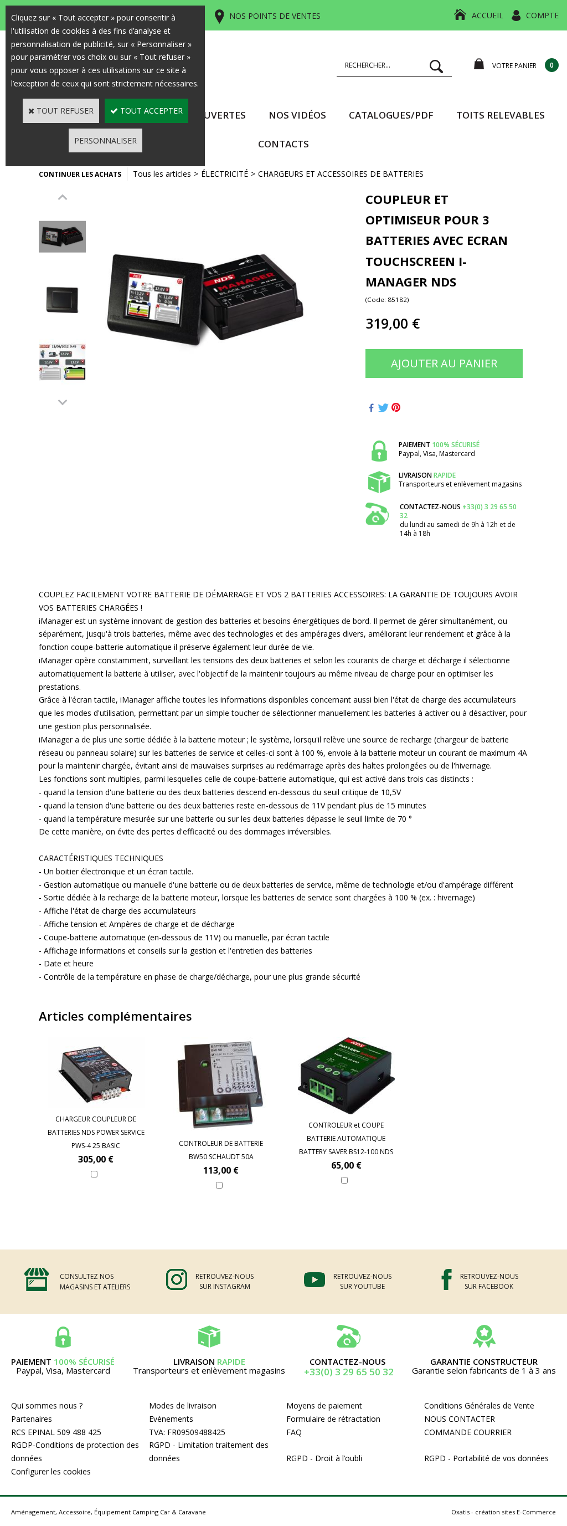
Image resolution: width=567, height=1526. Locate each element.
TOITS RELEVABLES (500, 115)
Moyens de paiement (324, 1405)
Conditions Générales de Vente (479, 1405)
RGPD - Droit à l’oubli (324, 1458)
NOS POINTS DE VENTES (275, 16)
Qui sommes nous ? (47, 1405)
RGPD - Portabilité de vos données (486, 1458)
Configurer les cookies (51, 1471)
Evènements (171, 1419)
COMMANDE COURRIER (468, 1432)
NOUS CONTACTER (459, 1419)
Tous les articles (162, 173)
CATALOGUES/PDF (391, 115)
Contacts (283, 143)
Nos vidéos (297, 115)
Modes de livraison (183, 1405)
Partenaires (31, 1419)
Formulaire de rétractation (333, 1419)
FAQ (294, 1432)
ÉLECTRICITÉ (224, 173)
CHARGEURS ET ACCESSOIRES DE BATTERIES (341, 173)
